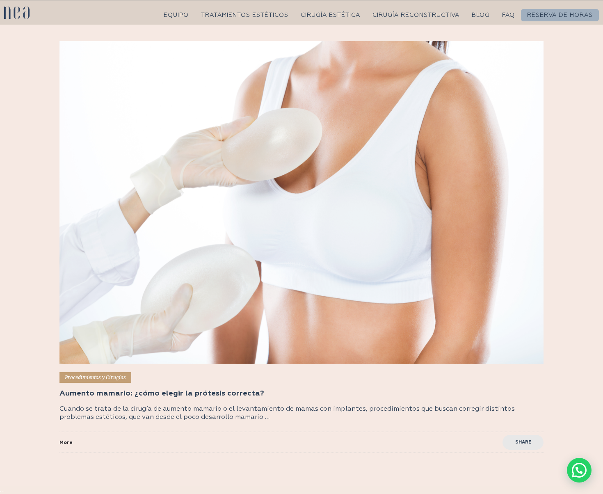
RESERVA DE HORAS (560, 15)
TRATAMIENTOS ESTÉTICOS (244, 15)
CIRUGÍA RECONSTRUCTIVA (415, 15)
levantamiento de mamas (277, 409)
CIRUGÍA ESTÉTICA (330, 15)
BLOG (481, 15)
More (66, 442)
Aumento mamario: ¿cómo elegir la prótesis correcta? (161, 393)
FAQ (508, 15)
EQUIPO (176, 15)
